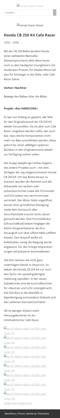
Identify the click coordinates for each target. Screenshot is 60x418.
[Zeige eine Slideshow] (18, 403)
